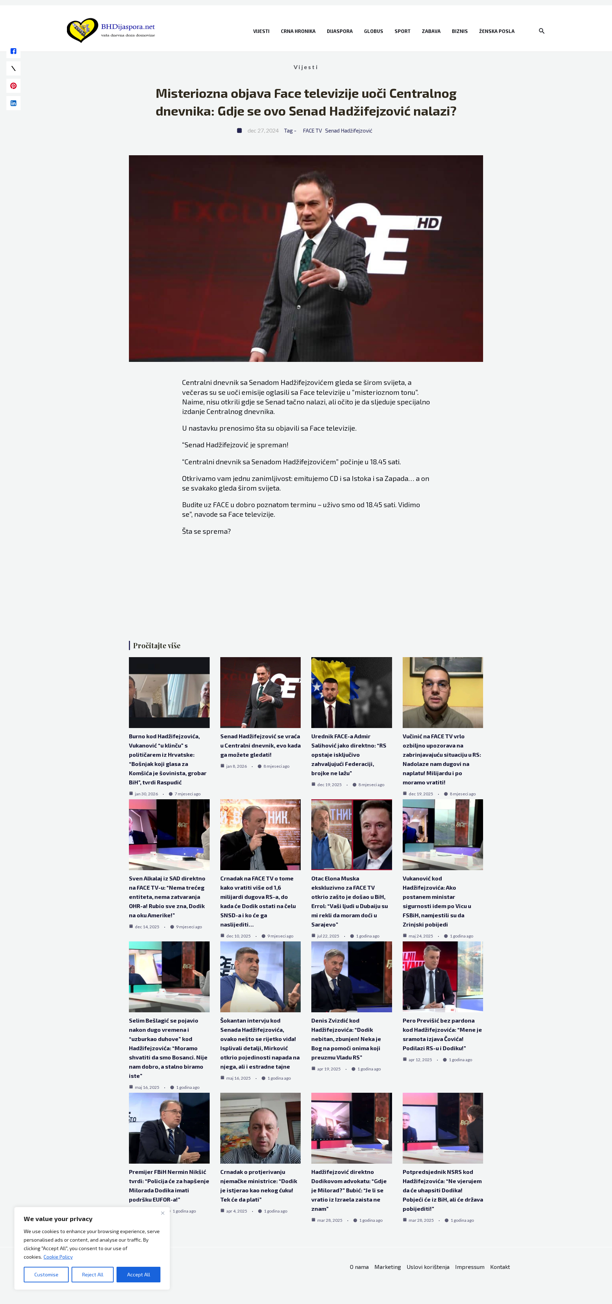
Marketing (387, 1266)
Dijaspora (340, 31)
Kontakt (500, 1266)
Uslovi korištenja (428, 1266)
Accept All (138, 1274)
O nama (359, 1266)
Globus (373, 31)
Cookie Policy (58, 1257)
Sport (402, 31)
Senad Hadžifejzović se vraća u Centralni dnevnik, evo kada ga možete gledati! (260, 745)
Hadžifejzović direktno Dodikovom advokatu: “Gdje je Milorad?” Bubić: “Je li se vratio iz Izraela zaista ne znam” (349, 1190)
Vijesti (261, 31)
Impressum (469, 1266)
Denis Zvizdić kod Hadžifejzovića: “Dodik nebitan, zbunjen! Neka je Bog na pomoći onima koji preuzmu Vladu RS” (346, 1038)
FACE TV (312, 130)
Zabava (431, 31)
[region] (92, 1248)
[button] (542, 31)
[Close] (162, 1213)
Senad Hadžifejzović (348, 130)
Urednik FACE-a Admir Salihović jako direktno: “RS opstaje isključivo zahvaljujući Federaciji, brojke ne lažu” (348, 754)
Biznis (460, 31)
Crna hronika (298, 31)
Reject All (92, 1274)
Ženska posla (497, 31)
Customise (46, 1274)
